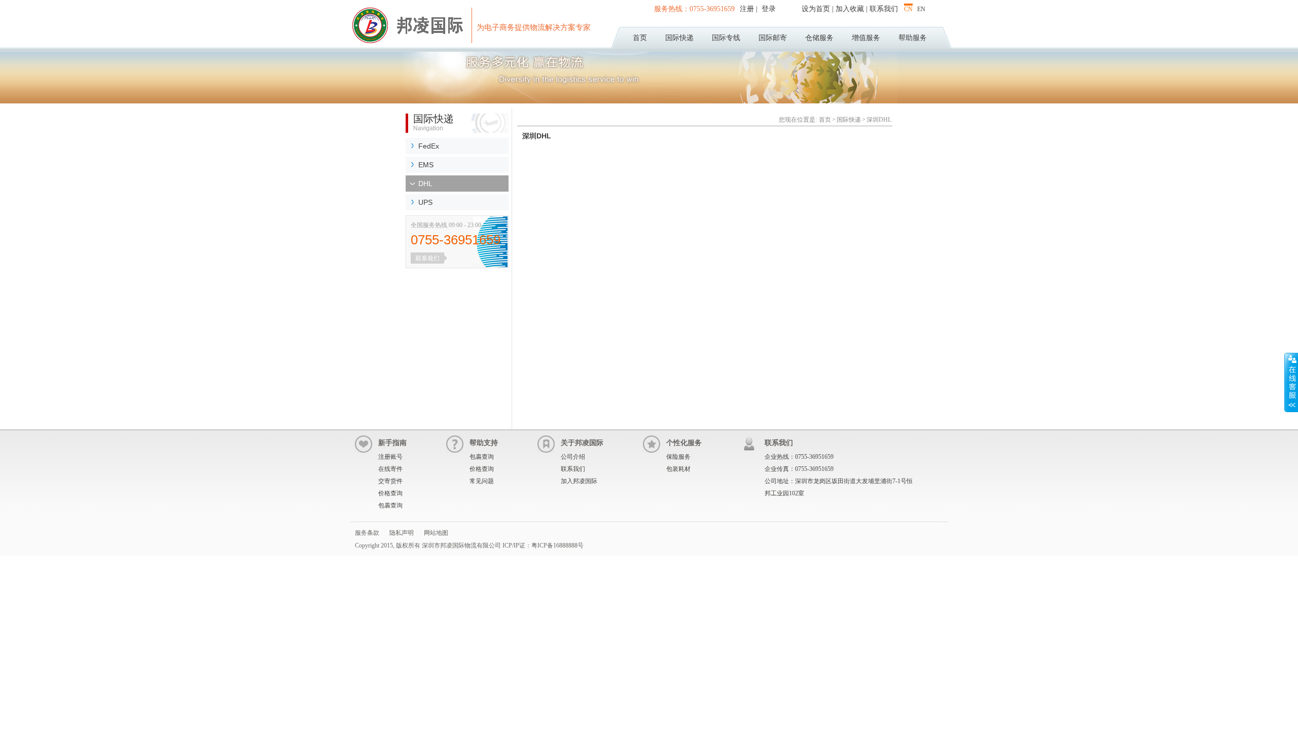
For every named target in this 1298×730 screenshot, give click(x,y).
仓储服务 (819, 38)
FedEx (428, 146)
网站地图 (436, 532)
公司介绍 (573, 456)
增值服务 (866, 38)
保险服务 (678, 456)
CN (908, 9)
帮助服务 (912, 38)
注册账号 (390, 456)
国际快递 (679, 38)
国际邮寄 (773, 38)
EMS (426, 165)
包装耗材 (678, 468)
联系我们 (884, 9)
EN (921, 9)
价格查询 (390, 493)
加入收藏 (850, 9)
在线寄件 (390, 468)
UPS (425, 202)
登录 (768, 9)
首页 (640, 38)
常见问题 (482, 481)
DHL (425, 183)
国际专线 (726, 38)
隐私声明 (401, 532)
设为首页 (816, 9)
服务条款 (367, 532)
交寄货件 (390, 481)
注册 (748, 9)
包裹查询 (390, 505)
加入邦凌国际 (579, 481)
